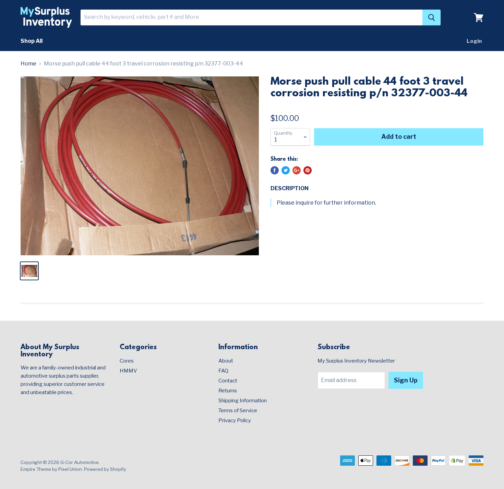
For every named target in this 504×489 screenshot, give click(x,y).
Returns (227, 391)
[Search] (431, 17)
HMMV (128, 371)
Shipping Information (242, 401)
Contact (227, 381)
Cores (127, 361)
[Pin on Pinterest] (307, 170)
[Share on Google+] (296, 170)
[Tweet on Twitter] (285, 170)
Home (28, 64)
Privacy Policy (234, 420)
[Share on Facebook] (275, 170)
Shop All (32, 41)
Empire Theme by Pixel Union (51, 469)
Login (474, 41)
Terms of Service (237, 410)
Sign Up (406, 380)
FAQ (223, 371)
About (225, 361)
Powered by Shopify (105, 469)
